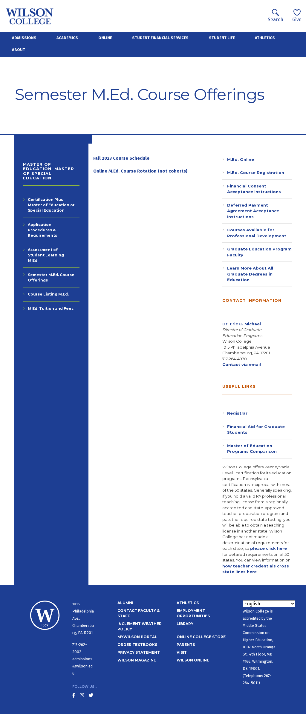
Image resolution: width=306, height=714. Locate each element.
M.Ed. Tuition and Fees (51, 308)
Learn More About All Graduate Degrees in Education (250, 274)
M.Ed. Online (240, 159)
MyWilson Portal (137, 637)
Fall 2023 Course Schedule (121, 158)
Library (185, 623)
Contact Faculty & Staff (138, 613)
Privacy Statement (138, 652)
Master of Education (37, 166)
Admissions (24, 38)
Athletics (265, 38)
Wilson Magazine (136, 660)
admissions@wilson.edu (82, 666)
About (18, 49)
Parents (186, 644)
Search (275, 19)
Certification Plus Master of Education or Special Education (51, 205)
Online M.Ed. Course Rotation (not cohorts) (140, 171)
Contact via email (241, 364)
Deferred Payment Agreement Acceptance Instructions (253, 211)
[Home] (30, 16)
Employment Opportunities (193, 613)
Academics (67, 38)
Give (297, 19)
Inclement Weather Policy (139, 626)
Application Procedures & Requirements (42, 230)
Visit (182, 652)
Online (105, 38)
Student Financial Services (160, 38)
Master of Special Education (48, 173)
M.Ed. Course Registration (255, 172)
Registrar (237, 413)
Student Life (222, 38)
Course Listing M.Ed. (48, 294)
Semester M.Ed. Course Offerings (51, 277)
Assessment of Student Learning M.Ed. (46, 255)
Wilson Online (193, 660)
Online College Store (201, 637)
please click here (268, 548)
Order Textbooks (137, 644)
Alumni (125, 603)
